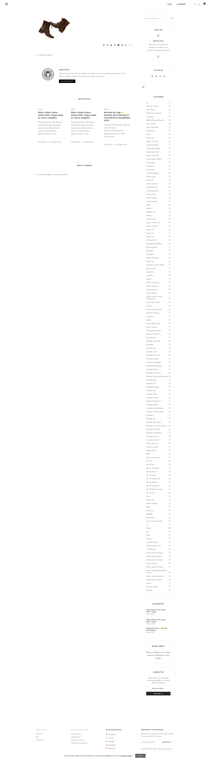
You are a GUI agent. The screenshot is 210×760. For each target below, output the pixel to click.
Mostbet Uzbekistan (153, 433)
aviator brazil (151, 219)
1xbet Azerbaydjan (153, 148)
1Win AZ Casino (152, 106)
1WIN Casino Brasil (153, 113)
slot (147, 532)
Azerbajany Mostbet (154, 244)
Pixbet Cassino (152, 503)
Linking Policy (76, 737)
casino (148, 279)
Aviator (149, 215)
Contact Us (40, 740)
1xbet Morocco (152, 187)
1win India (150, 117)
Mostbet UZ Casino (153, 422)
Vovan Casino (151, 563)
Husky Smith (64, 70)
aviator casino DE (153, 222)
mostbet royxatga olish (155, 412)
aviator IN (150, 230)
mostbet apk (151, 348)
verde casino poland (154, 556)
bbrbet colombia (152, 258)
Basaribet (149, 254)
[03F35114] (104, 45)
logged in (49, 174)
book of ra (150, 272)
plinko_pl (149, 510)
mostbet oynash (152, 405)
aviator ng (150, 237)
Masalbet (149, 345)
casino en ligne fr (152, 282)
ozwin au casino (152, 447)
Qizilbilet (149, 514)
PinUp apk (150, 500)
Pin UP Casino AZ (153, 479)
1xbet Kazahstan (152, 173)
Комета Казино (152, 587)
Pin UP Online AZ (152, 486)
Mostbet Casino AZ (153, 373)
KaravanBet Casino (153, 330)
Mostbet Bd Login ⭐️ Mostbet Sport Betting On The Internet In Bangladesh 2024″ (117, 116)
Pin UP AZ (150, 465)
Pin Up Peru (150, 493)
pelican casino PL (153, 457)
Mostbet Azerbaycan (154, 366)
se (147, 524)
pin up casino (151, 475)
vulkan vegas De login (154, 567)
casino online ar (152, 289)
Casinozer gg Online (154, 309)
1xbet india (150, 170)
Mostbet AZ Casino (153, 355)
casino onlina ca (152, 286)
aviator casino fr (152, 226)
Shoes (40, 109)
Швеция (149, 590)
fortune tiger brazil (153, 323)
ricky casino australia (154, 521)
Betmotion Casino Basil (155, 265)
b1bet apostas (151, 247)
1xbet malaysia (152, 184)
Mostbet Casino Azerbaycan (157, 376)
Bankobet (149, 251)
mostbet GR (150, 383)
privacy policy (127, 756)
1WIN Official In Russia (155, 120)
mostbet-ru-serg (152, 436)
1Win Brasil (150, 110)
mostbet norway (152, 397)
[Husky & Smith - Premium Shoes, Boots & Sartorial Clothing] (6, 4)
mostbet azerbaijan (153, 362)
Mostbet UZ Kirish (153, 429)
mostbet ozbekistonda (154, 408)
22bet (148, 205)
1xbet (148, 134)
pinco (148, 496)
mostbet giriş (151, 380)
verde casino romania (154, 560)
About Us (39, 734)
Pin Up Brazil (151, 472)
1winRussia (150, 131)
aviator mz (150, 233)
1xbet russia (151, 194)
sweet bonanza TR (153, 546)
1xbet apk (150, 138)
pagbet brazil (151, 450)
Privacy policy (76, 734)
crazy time (150, 316)
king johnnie (150, 338)
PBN (148, 454)
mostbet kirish (151, 394)
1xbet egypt (150, 162)
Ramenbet (150, 517)
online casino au (152, 443)
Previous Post (45, 55)
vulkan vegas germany (155, 576)
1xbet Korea (151, 177)
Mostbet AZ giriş (152, 359)
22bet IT (149, 208)
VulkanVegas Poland (154, 580)
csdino (148, 320)
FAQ (37, 737)
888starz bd (150, 212)
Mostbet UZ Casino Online (156, 426)
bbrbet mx (150, 261)
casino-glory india (153, 302)
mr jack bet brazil (152, 440)
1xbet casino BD (152, 155)
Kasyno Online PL (153, 334)
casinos (149, 306)
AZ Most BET (151, 240)
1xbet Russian (151, 198)
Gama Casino (151, 327)
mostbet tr (150, 415)
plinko (148, 507)
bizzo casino (151, 268)
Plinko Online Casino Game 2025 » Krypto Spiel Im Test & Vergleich (50, 115)
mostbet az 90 (151, 352)
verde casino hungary (154, 553)
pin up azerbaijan (152, 468)
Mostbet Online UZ (153, 401)
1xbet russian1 (152, 201)
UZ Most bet (151, 549)
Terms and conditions (79, 743)
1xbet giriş (150, 166)
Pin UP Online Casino (154, 489)
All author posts (67, 81)
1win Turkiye (151, 124)
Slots (148, 535)
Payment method (77, 740)
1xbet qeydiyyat (152, 191)
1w (147, 103)
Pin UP (148, 461)
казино (149, 583)
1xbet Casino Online (154, 159)
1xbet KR (149, 180)
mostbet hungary (152, 387)
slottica (149, 539)
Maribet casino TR (153, 341)
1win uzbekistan (152, 127)
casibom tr (150, 275)
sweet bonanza (152, 542)
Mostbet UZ (150, 419)
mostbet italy (151, 390)
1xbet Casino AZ (152, 152)
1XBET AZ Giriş (152, 141)
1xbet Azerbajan (152, 145)
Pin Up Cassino (152, 482)
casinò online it (152, 293)
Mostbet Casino (152, 369)
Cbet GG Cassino (153, 313)
